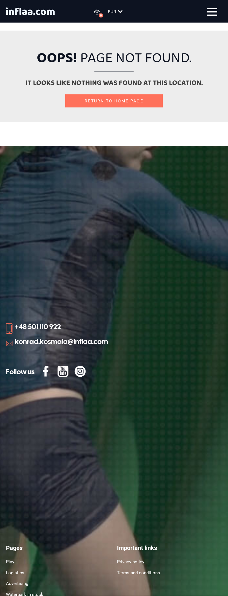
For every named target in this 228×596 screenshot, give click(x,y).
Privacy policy (130, 562)
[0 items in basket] (100, 12)
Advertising (17, 583)
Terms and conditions (138, 573)
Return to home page (114, 101)
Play (10, 562)
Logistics (15, 573)
